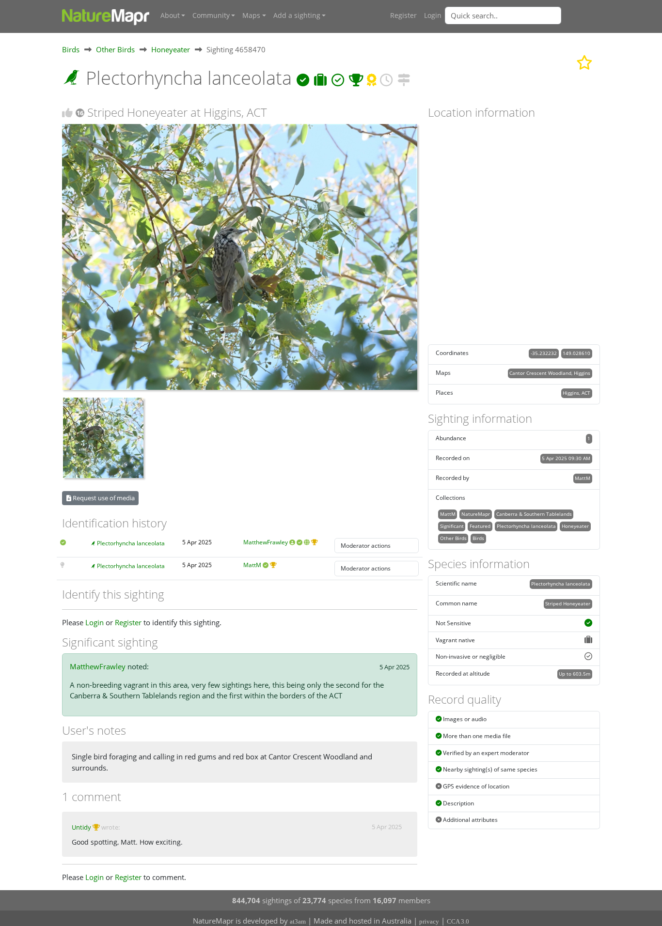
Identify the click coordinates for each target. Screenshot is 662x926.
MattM (252, 565)
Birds (70, 49)
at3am (298, 921)
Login (432, 15)
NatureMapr (475, 513)
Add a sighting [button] (296, 15)
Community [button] (211, 15)
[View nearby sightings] (403, 77)
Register (403, 15)
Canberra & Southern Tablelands (534, 513)
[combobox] (522, 15)
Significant (452, 526)
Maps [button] (251, 15)
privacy (429, 921)
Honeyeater (170, 49)
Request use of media (103, 498)
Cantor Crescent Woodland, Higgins (549, 373)
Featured (480, 526)
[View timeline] (386, 77)
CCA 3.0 (458, 921)
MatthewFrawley (265, 542)
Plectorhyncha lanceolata (131, 543)
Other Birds (115, 49)
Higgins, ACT (576, 392)
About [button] (170, 15)
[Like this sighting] (67, 113)
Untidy (81, 827)
